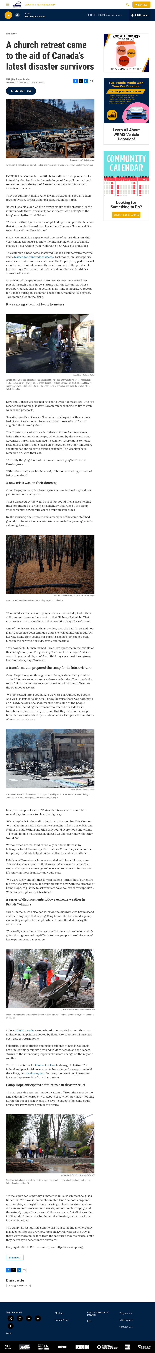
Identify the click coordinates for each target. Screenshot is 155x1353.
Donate (142, 4)
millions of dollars (44, 1065)
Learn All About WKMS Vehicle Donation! (126, 134)
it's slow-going (35, 1073)
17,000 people (25, 1030)
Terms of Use (126, 1327)
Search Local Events (126, 214)
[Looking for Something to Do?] (126, 173)
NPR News (11, 33)
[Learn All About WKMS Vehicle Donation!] (126, 100)
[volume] (17, 15)
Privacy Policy (61, 1320)
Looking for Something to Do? (126, 204)
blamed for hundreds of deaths (34, 257)
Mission (59, 1313)
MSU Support (126, 1320)
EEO (89, 1321)
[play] (8, 15)
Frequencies (125, 1313)
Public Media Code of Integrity (97, 1313)
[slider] (22, 15)
